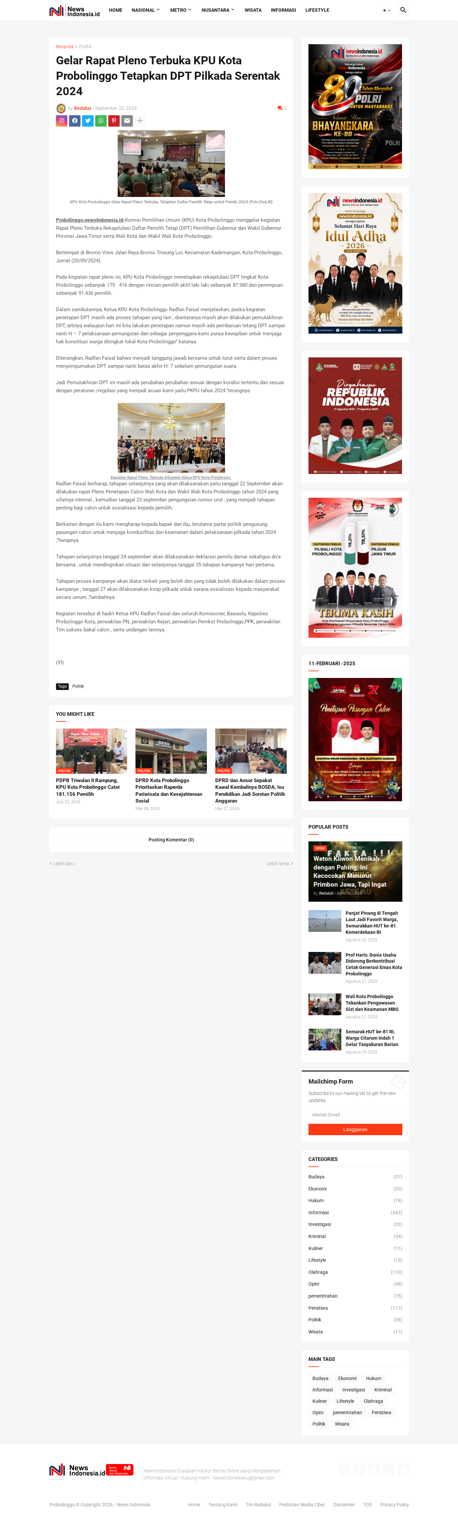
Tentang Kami (223, 1504)
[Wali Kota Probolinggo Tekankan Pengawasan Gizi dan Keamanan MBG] (324, 1004)
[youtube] (374, 1469)
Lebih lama (278, 863)
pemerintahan (355, 1296)
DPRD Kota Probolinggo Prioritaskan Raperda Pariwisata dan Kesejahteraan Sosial (168, 790)
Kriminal (355, 1236)
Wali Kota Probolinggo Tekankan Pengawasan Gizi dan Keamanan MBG (372, 1003)
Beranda (65, 46)
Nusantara (215, 10)
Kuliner (355, 1248)
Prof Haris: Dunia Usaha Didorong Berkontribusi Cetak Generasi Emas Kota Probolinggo (374, 964)
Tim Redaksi (258, 1504)
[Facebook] (74, 121)
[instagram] (61, 121)
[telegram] (403, 1469)
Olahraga (355, 1272)
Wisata (253, 10)
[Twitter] (88, 121)
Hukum (355, 1200)
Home (115, 10)
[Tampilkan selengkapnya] (140, 121)
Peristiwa (355, 1308)
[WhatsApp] (101, 121)
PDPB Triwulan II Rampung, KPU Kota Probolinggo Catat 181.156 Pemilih (88, 787)
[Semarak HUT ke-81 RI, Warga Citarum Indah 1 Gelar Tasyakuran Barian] (324, 1039)
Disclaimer (344, 1504)
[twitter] (359, 1469)
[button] (387, 10)
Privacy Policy (394, 1504)
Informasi (283, 10)
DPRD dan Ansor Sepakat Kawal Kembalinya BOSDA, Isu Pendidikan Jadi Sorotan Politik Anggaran (250, 790)
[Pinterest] (114, 121)
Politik (85, 46)
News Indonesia (133, 1504)
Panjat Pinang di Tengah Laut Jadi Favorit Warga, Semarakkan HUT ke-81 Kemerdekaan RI (372, 922)
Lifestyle (317, 10)
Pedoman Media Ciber (302, 1504)
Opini (355, 1284)
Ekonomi (355, 1188)
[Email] (127, 121)
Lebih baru (64, 863)
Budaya (355, 1176)
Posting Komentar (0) (171, 839)
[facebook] (344, 1469)
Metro (178, 10)
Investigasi (355, 1224)
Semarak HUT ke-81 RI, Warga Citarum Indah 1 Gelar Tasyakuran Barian (372, 1038)
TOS (367, 1504)
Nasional (143, 10)
